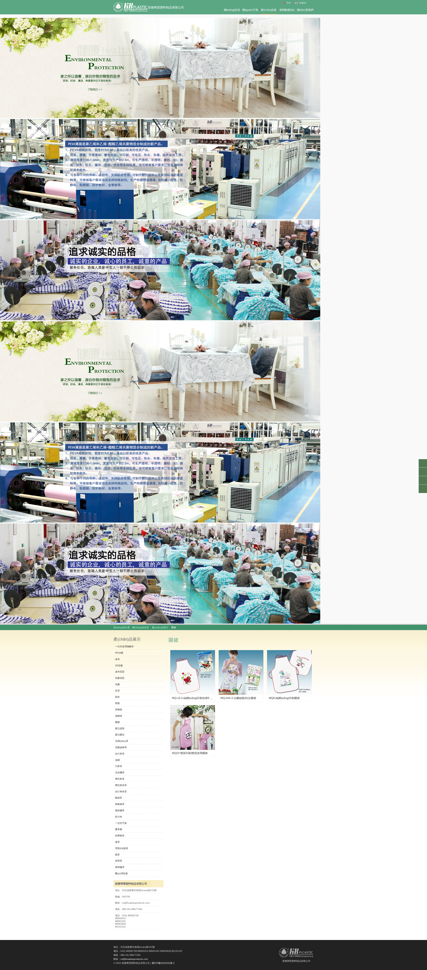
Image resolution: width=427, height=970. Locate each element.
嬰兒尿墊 (119, 728)
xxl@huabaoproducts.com (134, 959)
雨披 (117, 703)
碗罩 (117, 854)
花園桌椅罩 (121, 747)
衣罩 (117, 690)
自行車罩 (119, 753)
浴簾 (117, 684)
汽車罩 (118, 766)
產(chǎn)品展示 (268, 11)
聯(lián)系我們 (305, 10)
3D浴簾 (119, 665)
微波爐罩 (119, 810)
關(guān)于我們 (250, 11)
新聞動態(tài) (287, 10)
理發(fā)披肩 (121, 848)
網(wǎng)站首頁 (232, 11)
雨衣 (117, 697)
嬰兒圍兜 (119, 734)
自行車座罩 (121, 791)
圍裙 (117, 722)
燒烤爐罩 (119, 867)
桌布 (117, 659)
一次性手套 (121, 823)
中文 (289, 3)
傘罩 (117, 842)
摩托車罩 (119, 779)
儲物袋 (118, 715)
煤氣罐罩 (119, 804)
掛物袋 (118, 709)
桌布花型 (119, 671)
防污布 (118, 816)
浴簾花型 (119, 678)
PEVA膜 (119, 652)
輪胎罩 (118, 797)
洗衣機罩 (119, 772)
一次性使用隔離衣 (124, 646)
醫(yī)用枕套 (121, 873)
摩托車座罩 (121, 785)
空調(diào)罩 (121, 741)
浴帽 (117, 760)
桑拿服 (118, 829)
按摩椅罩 (119, 835)
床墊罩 (118, 860)
